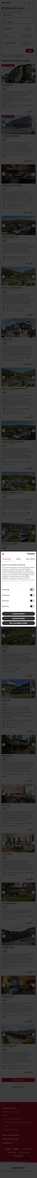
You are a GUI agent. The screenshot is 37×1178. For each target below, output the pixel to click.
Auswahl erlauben (18, 618)
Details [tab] (18, 559)
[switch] (32, 595)
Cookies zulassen (18, 613)
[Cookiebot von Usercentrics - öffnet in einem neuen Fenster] (27, 554)
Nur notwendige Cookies (18, 623)
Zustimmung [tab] (7, 559)
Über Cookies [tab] (30, 559)
